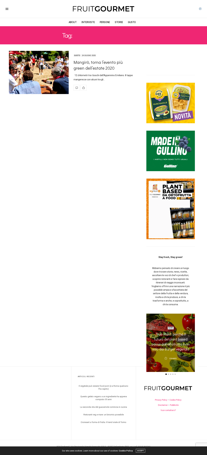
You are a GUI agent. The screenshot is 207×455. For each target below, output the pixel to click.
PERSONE (105, 22)
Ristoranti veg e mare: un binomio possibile (103, 414)
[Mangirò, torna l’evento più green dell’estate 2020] (39, 72)
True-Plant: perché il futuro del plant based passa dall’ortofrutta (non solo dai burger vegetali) (171, 341)
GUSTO (132, 22)
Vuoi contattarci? (168, 410)
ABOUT (73, 22)
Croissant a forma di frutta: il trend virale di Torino (103, 422)
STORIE (119, 22)
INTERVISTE (88, 22)
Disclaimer (163, 405)
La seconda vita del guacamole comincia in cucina (103, 407)
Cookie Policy (175, 400)
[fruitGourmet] (103, 9)
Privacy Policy (161, 400)
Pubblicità (174, 405)
